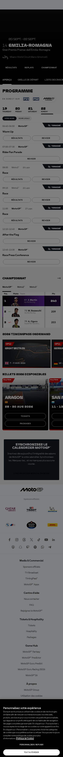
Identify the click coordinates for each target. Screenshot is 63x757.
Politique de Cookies (25, 739)
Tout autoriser (31, 752)
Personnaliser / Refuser (31, 745)
